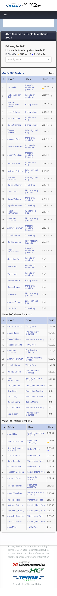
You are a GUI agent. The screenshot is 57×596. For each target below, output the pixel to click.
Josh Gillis (12, 87)
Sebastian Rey (13, 259)
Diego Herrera (13, 280)
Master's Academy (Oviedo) (29, 87)
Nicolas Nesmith (14, 146)
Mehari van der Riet (14, 96)
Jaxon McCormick (12, 212)
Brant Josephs (13, 118)
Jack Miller (12, 308)
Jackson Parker (14, 139)
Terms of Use (14, 550)
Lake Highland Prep (31, 131)
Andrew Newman (15, 228)
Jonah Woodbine (14, 155)
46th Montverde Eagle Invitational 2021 (26, 36)
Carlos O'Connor (14, 185)
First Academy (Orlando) (31, 191)
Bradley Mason (14, 242)
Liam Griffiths (13, 112)
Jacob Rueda (13, 191)
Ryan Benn (12, 266)
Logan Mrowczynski (13, 250)
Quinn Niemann (14, 125)
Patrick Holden (13, 163)
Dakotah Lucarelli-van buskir (13, 104)
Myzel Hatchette (14, 205)
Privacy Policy (15, 546)
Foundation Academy (30, 96)
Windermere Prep (30, 118)
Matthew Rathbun (15, 171)
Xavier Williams (14, 199)
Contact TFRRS (16, 553)
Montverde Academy (30, 139)
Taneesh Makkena (11, 131)
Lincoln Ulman (13, 235)
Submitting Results (38, 550)
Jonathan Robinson (11, 219)
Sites (24, 550)
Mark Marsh (12, 294)
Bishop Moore (31, 104)
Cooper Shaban (14, 287)
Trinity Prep (30, 185)
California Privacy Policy (35, 546)
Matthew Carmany (11, 178)
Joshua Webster (14, 302)
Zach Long (12, 274)
